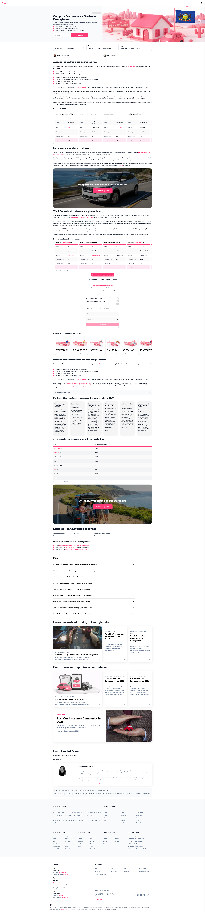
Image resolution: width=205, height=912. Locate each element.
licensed (115, 902)
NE (100, 812)
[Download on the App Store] (100, 894)
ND (98, 812)
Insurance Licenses (144, 871)
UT (80, 815)
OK (65, 815)
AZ (57, 812)
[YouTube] (144, 895)
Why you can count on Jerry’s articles (65, 755)
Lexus (91, 838)
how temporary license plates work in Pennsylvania (74, 545)
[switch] (117, 298)
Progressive (119, 127)
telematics (96, 425)
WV (89, 815)
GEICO (55, 843)
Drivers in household (109, 290)
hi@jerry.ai (60, 895)
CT (63, 812)
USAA (66, 846)
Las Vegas (123, 817)
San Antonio (139, 815)
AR (55, 812)
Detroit (122, 810)
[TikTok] (148, 895)
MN (88, 812)
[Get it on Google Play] (111, 894)
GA (68, 812)
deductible (108, 428)
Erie (55, 469)
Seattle (138, 820)
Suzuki (117, 841)
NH (54, 815)
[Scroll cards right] (150, 127)
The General (68, 843)
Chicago (106, 817)
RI (70, 815)
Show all (138, 823)
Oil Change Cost (132, 843)
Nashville (122, 823)
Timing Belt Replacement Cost (136, 846)
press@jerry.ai (64, 897)
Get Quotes (79, 35)
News (125, 868)
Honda (80, 849)
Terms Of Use (142, 868)
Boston (106, 815)
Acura (104, 836)
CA (59, 812)
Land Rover (93, 836)
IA (70, 812)
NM (58, 815)
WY (91, 815)
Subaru (117, 838)
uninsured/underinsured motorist (77, 387)
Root (69, 127)
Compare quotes (102, 191)
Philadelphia (66, 242)
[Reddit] (151, 895)
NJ (55, 815)
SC (72, 815)
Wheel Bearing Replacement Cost (137, 849)
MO (91, 812)
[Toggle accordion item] (149, 392)
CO (61, 812)
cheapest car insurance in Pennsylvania (82, 217)
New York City (139, 810)
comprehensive (90, 385)
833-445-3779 (62, 872)
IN (74, 812)
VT (83, 815)
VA (81, 815)
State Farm (68, 841)
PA (69, 815)
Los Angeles (123, 820)
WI (87, 815)
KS (75, 812)
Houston (122, 812)
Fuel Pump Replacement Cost (135, 841)
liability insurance (101, 364)
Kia (104, 843)
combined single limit (82, 87)
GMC (79, 846)
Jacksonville (123, 815)
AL (54, 812)
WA (85, 815)
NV (59, 815)
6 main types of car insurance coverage (76, 549)
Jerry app (65, 874)
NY (61, 815)
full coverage (131, 66)
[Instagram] (135, 895)
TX (78, 815)
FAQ (96, 868)
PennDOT (77, 534)
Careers (126, 871)
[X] (138, 895)
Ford (79, 843)
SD (74, 815)
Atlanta (106, 810)
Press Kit (97, 871)
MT (95, 812)
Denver (106, 823)
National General (96, 255)
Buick (79, 836)
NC (97, 812)
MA (81, 812)
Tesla (91, 846)
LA (79, 812)
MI (86, 812)
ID (71, 812)
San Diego (139, 817)
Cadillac (80, 838)
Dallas (105, 820)
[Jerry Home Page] (5, 3)
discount (120, 165)
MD (83, 812)
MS (93, 812)
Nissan (92, 843)
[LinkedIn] (141, 895)
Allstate (55, 836)
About (111, 868)
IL (72, 812)
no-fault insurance (71, 547)
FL (66, 812)
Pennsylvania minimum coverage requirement (78, 383)
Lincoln (92, 841)
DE (65, 812)
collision (100, 385)
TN (76, 815)
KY (77, 812)
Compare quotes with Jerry (102, 275)
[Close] (202, 905)
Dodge (105, 841)
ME (85, 812)
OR (67, 815)
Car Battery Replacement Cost (136, 838)
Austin (105, 812)
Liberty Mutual (57, 846)
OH (63, 815)
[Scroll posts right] (150, 346)
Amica (54, 838)
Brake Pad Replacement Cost (136, 836)
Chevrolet (80, 841)
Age (87, 290)
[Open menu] (201, 3)
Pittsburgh (57, 452)
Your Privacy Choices (100, 874)
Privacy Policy (113, 871)
